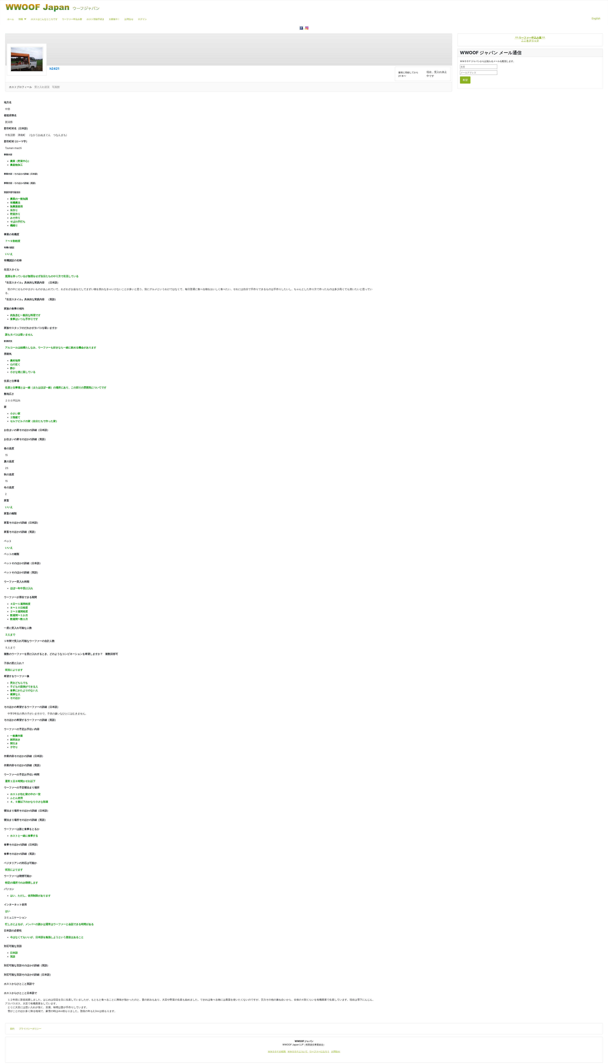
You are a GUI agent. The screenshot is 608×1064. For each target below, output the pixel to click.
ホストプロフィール (20, 86)
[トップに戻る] (602, 1058)
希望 (465, 80)
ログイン (142, 19)
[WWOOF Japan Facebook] (302, 27)
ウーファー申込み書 (72, 19)
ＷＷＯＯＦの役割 (277, 1051)
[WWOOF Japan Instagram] (306, 27)
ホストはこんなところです (44, 19)
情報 (21, 19)
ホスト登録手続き (95, 19)
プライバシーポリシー (30, 1028)
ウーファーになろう (319, 1051)
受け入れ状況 (42, 86)
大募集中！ (114, 19)
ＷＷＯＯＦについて (298, 1051)
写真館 (56, 86)
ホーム (10, 19)
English (596, 18)
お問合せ (128, 19)
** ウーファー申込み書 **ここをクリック (530, 39)
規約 (12, 1028)
